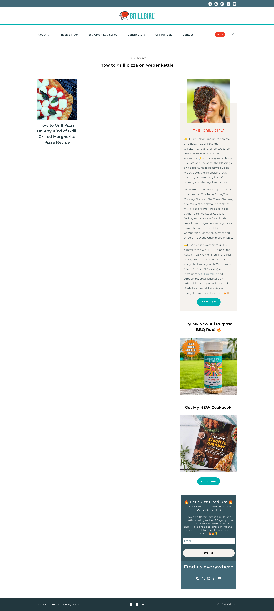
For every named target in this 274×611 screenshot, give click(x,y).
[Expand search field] (232, 34)
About (42, 34)
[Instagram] (137, 604)
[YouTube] (142, 604)
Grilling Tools (163, 34)
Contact (188, 34)
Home (131, 58)
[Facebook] (131, 604)
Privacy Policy (71, 604)
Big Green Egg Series (103, 34)
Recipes (141, 58)
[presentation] (57, 99)
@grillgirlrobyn (207, 273)
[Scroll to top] (266, 599)
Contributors (136, 34)
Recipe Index (69, 34)
